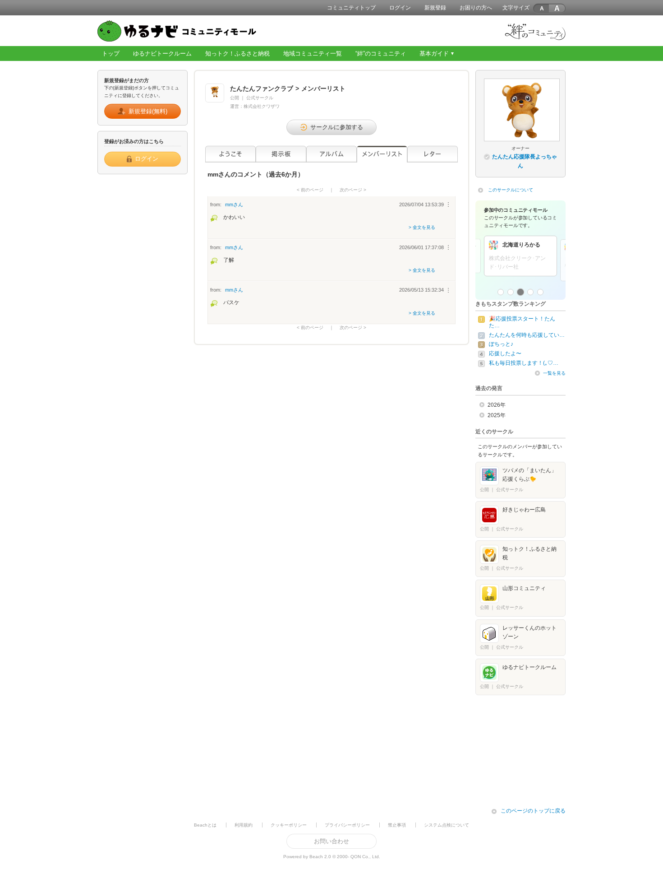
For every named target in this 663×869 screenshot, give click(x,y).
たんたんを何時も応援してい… (527, 335)
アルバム (331, 154)
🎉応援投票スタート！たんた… (522, 322)
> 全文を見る (422, 227)
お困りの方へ (476, 8)
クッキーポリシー (289, 825)
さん (234, 204)
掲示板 (281, 154)
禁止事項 (397, 825)
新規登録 (435, 8)
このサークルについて (510, 189)
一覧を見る (554, 373)
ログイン (400, 8)
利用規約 (244, 825)
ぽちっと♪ (501, 344)
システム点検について (446, 825)
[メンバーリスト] (382, 154)
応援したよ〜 (505, 353)
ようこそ (230, 154)
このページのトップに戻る (533, 811)
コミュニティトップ (351, 8)
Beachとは (205, 825)
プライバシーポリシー (347, 825)
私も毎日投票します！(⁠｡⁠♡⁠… (523, 363)
